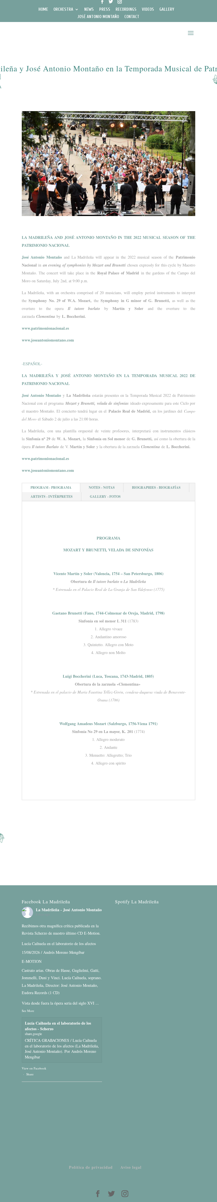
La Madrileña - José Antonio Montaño (69, 910)
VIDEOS (148, 9)
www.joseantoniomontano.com (48, 340)
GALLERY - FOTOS (105, 496)
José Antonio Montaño (42, 257)
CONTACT (131, 17)
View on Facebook (34, 1068)
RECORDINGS (126, 9)
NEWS (89, 9)
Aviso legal (131, 1167)
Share (30, 1074)
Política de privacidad (91, 1167)
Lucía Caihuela (34, 943)
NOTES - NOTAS (102, 487)
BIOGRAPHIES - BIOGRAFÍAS (156, 487)
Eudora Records (34, 992)
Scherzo (40, 933)
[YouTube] (95, 3)
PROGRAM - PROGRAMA (51, 487)
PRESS (104, 9)
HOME (43, 9)
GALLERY (166, 9)
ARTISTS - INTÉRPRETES (52, 496)
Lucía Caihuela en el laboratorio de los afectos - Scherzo (58, 1026)
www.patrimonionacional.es (45, 328)
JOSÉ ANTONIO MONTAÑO (98, 17)
